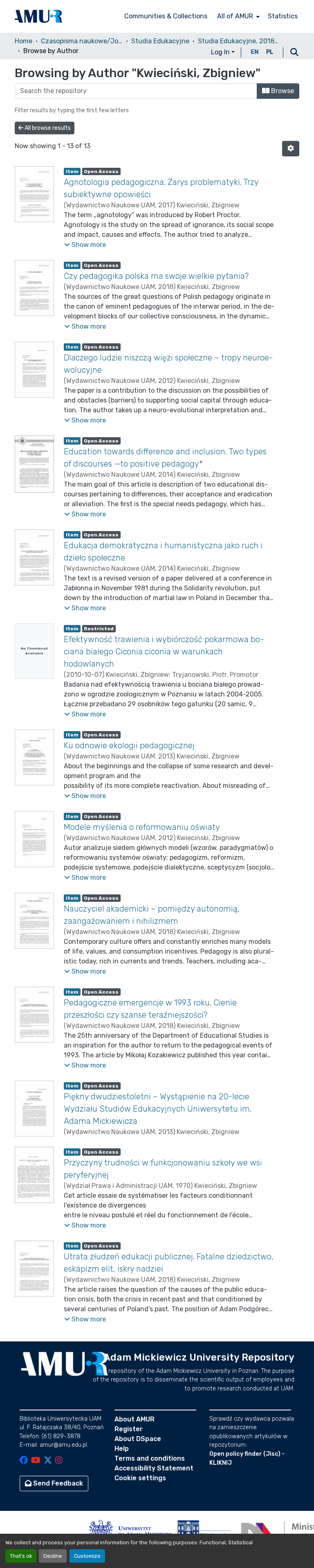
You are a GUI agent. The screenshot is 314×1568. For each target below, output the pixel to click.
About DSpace (137, 1439)
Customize (87, 1556)
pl (270, 52)
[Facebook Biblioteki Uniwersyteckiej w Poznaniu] (24, 1461)
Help (121, 1448)
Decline (52, 1556)
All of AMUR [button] (235, 16)
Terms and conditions (149, 1458)
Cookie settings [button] (140, 1478)
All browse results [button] (47, 128)
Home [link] (23, 41)
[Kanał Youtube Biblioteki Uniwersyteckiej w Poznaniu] (35, 1461)
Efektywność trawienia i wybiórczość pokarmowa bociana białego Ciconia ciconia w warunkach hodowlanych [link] (164, 651)
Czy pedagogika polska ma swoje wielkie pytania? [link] (156, 276)
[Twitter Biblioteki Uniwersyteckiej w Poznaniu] (48, 1461)
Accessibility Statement (153, 1468)
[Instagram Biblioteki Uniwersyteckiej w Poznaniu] (59, 1461)
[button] (38, 16)
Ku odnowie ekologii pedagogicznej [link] (129, 745)
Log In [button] (221, 52)
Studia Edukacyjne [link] (160, 41)
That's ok (21, 1556)
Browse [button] (281, 91)
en (255, 52)
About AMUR (134, 1419)
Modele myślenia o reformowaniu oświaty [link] (142, 827)
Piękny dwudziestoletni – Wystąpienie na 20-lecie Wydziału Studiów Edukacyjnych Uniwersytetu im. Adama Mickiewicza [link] (157, 1109)
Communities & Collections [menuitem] (165, 16)
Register (128, 1429)
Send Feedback (57, 1483)
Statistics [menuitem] (283, 16)
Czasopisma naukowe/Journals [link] (82, 41)
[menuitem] (237, 16)
